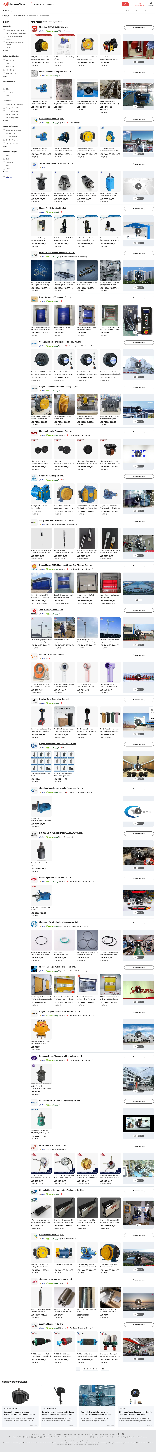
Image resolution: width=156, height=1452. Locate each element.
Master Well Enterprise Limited (52, 208)
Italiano (75, 1437)
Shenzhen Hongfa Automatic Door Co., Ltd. (57, 967)
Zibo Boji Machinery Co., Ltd (51, 1324)
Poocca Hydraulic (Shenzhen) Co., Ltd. (55, 877)
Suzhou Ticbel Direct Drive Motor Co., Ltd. (57, 253)
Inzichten (112, 1434)
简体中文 (25, 1437)
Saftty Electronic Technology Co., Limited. (57, 520)
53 (103, 1369)
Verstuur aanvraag (139, 27)
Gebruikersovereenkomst (55, 1434)
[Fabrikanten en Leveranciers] (13, 4)
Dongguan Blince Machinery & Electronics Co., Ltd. (60, 1056)
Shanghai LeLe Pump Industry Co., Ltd (55, 1279)
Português (68, 1437)
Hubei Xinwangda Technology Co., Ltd (55, 297)
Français (46, 1437)
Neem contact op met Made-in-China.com (86, 1434)
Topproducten (104, 1434)
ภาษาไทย (117, 1437)
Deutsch (60, 1437)
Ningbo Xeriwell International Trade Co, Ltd (57, 744)
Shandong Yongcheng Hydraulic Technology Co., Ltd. (61, 788)
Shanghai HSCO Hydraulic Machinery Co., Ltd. (58, 922)
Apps (138, 11)
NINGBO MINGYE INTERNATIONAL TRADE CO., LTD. (61, 833)
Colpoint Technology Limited (51, 654)
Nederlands (105, 1437)
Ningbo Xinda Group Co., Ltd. (51, 476)
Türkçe (124, 1437)
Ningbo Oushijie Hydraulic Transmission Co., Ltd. (60, 1011)
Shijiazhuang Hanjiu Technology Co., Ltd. (56, 163)
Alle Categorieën (10, 11)
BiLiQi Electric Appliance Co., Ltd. (53, 1145)
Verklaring (43, 1434)
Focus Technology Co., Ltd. (75, 1441)
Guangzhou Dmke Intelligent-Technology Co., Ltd (60, 342)
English (19, 1437)
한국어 (92, 1437)
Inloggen (151, 6)
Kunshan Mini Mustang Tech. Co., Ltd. (55, 71)
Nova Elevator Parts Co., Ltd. (51, 119)
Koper (117, 11)
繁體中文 (33, 1437)
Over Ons (34, 1434)
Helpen (128, 11)
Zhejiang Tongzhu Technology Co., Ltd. (55, 431)
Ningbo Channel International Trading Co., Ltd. (59, 386)
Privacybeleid (68, 1434)
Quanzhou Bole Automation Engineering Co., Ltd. (60, 1101)
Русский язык (84, 1437)
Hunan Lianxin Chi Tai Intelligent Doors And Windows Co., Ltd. (65, 565)
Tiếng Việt (132, 1437)
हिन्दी (111, 1437)
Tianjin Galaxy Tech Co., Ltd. (51, 610)
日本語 (40, 1437)
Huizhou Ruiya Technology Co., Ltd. (54, 699)
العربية (97, 1437)
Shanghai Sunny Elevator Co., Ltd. (53, 27)
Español (53, 1437)
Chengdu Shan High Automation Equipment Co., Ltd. (61, 1190)
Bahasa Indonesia (142, 1437)
